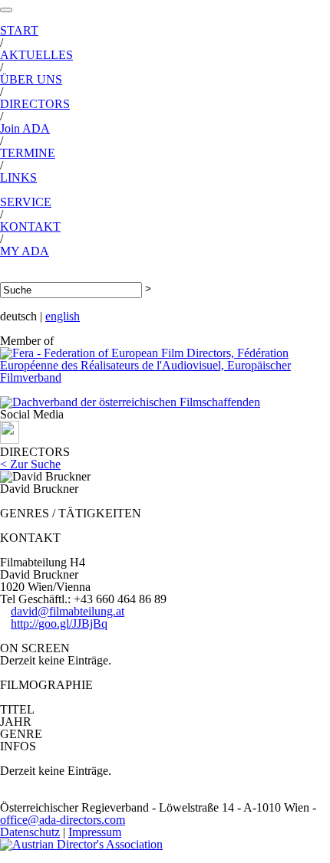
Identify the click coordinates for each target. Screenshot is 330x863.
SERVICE (25, 201)
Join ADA (25, 128)
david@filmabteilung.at (67, 611)
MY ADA (24, 251)
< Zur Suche (30, 464)
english (62, 316)
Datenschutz (30, 831)
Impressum (94, 831)
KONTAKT (30, 226)
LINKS (18, 177)
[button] (6, 10)
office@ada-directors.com (62, 819)
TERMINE (27, 152)
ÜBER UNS (31, 79)
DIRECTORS (35, 103)
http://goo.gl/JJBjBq (59, 623)
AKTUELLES (36, 54)
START (19, 30)
